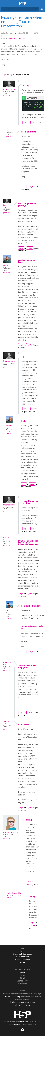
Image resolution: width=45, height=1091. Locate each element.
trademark (24, 1022)
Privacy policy (14, 1024)
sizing (29, 819)
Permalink (6, 95)
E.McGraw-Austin (10, 832)
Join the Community (12, 996)
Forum (22, 962)
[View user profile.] (9, 86)
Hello (23, 421)
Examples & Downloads (22, 954)
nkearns (6, 537)
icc (4, 205)
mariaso (7, 662)
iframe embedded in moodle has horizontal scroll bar (28, 542)
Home (22, 951)
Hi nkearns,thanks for (31, 605)
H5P (22, 1014)
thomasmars (9, 89)
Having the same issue (26, 261)
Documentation (22, 957)
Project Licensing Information (22, 1002)
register (12, 75)
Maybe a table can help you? (27, 666)
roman (6, 265)
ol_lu (14, 33)
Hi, (23, 357)
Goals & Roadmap (22, 959)
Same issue (23, 724)
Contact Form (22, 981)
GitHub (22, 978)
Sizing (32, 896)
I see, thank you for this (30, 502)
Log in (4, 75)
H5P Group (36, 1022)
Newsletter (22, 983)
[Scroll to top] (22, 1031)
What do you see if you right (27, 204)
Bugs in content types (17, 38)
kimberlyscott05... (14, 893)
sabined (6, 721)
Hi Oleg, (26, 85)
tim (7, 610)
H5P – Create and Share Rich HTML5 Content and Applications (23, 4)
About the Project (22, 1005)
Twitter (23, 975)
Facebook (22, 972)
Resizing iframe (28, 131)
